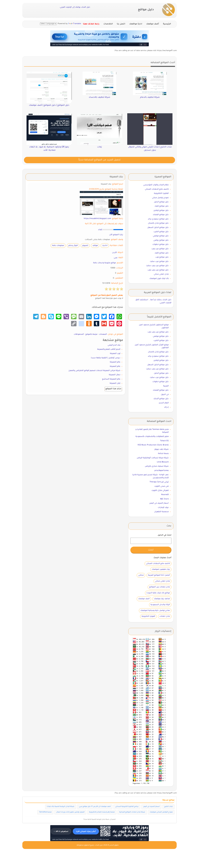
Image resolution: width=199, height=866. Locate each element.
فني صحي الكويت (161, 486)
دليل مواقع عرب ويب (160, 249)
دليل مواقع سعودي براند (158, 219)
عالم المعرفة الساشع (111, 379)
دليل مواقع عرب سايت (159, 262)
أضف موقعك (152, 24)
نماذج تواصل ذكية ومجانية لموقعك (155, 611)
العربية (166, 386)
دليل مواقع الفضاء (161, 215)
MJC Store (164, 499)
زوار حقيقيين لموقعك (161, 569)
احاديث (104, 246)
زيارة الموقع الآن (116, 235)
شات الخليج (168, 807)
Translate (77, 24)
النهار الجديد (164, 403)
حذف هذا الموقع (113, 389)
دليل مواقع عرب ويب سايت (157, 266)
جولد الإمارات (163, 508)
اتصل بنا (121, 24)
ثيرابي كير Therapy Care (159, 482)
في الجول (165, 395)
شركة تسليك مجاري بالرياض (157, 466)
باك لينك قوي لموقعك (159, 279)
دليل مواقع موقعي (161, 236)
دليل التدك (99, 845)
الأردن (114, 253)
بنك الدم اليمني (114, 345)
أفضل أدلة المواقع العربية (159, 575)
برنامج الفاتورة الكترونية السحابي (126, 807)
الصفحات (103, 334)
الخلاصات (108, 24)
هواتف (95, 246)
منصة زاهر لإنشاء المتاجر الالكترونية (102, 812)
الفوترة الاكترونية (148, 616)
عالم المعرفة (115, 362)
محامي (141, 575)
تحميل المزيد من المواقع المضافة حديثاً (99, 160)
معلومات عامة (58, 246)
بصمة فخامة (163, 454)
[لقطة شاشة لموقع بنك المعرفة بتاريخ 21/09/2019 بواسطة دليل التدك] (101, 203)
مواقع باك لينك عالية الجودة (158, 593)
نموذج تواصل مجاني (160, 198)
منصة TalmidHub (45, 812)
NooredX (165, 495)
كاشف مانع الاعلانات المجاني (157, 189)
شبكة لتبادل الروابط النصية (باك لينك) (60, 807)
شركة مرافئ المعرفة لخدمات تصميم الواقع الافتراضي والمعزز (94, 371)
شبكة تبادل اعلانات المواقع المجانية (132, 812)
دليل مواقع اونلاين (161, 210)
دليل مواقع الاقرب (161, 232)
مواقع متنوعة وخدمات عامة (104, 263)
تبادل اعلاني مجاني (161, 274)
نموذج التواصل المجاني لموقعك (161, 812)
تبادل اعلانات (164, 616)
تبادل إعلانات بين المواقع (159, 587)
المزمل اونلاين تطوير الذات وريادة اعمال (70, 812)
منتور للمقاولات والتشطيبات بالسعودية (152, 437)
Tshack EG (164, 441)
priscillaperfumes (161, 471)
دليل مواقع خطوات (160, 244)
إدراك (166, 407)
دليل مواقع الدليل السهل (158, 228)
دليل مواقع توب (162, 257)
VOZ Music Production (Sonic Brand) (153, 445)
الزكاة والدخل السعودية (160, 605)
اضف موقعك (144, 599)
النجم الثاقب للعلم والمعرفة (108, 349)
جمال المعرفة (114, 375)
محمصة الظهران (161, 512)
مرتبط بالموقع (91, 334)
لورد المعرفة (115, 354)
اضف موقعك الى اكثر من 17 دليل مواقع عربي (95, 807)
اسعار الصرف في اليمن (159, 503)
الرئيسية (167, 24)
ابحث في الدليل (164, 535)
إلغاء (100, 230)
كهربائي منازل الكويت (160, 491)
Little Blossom (163, 462)
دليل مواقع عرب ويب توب (158, 270)
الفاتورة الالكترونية (161, 193)
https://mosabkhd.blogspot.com (97, 219)
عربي (116, 258)
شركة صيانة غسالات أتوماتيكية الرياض (153, 458)
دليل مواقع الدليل (161, 202)
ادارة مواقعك (135, 24)
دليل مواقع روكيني (161, 240)
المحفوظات (79, 334)
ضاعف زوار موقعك (162, 599)
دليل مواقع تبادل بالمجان (158, 223)
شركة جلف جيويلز (161, 449)
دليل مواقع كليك (162, 206)
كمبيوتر (85, 246)
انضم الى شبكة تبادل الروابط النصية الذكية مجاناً (100, 819)
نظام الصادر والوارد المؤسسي (156, 185)
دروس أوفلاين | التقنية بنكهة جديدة (105, 358)
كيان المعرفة (115, 383)
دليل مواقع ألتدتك (161, 399)
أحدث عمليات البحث (162, 558)
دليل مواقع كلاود (162, 253)
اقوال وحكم (73, 246)
